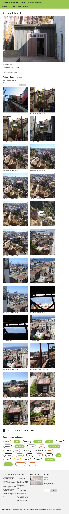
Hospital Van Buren (54, 446)
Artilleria (7, 441)
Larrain (16, 450)
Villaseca (32, 464)
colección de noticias (9, 477)
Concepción (38, 441)
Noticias (25, 6)
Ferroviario (31, 446)
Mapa (19, 6)
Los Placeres (8, 455)
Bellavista (26, 441)
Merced (30, 455)
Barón (17, 441)
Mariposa (20, 455)
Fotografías (5, 6)
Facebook (46, 477)
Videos (13, 6)
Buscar (54, 490)
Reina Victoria (50, 459)
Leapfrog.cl (5, 509)
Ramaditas (38, 459)
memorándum (20, 480)
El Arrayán (60, 441)
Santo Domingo (20, 464)
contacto (46, 484)
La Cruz (7, 450)
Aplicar (23, 85)
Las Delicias (38, 450)
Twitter (46, 479)
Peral (58, 455)
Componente (6, 83)
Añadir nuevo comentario (11, 72)
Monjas (39, 455)
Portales (27, 459)
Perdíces (7, 459)
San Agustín (8, 464)
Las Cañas (26, 450)
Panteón (49, 455)
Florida (42, 446)
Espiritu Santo (19, 446)
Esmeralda (7, 446)
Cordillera (11, 64)
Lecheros (49, 450)
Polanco (17, 459)
